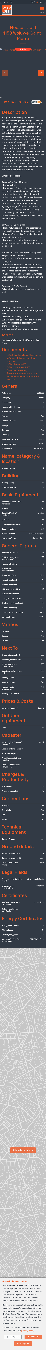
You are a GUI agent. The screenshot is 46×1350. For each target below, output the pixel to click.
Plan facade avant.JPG (19, 367)
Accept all (24, 1344)
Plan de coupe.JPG (17, 364)
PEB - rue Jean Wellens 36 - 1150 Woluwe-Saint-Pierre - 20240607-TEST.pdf (23, 376)
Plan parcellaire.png (17, 370)
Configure (14, 1337)
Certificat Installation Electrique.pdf (25, 355)
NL (41, 2)
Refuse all (34, 1337)
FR (32, 2)
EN (37, 2)
